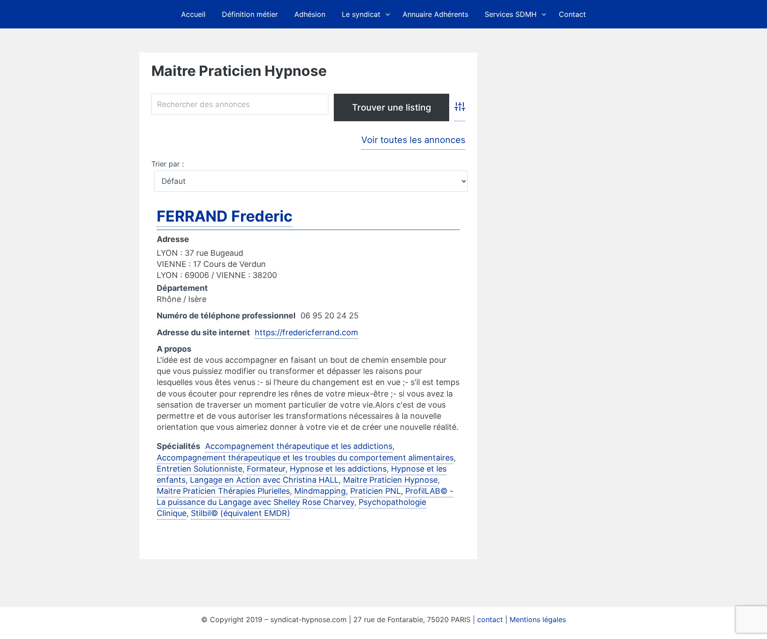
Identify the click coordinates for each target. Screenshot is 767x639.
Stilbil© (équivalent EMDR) (240, 513)
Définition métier (250, 14)
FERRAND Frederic (225, 216)
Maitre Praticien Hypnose (390, 479)
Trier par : (167, 163)
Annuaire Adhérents (435, 14)
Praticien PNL (375, 491)
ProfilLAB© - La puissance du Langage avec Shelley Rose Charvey (305, 496)
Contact (572, 14)
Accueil (193, 14)
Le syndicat (361, 14)
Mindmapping (320, 491)
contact (490, 619)
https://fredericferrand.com (306, 332)
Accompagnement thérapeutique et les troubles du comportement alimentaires (305, 457)
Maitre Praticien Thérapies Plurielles (223, 491)
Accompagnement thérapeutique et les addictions (298, 446)
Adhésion (309, 14)
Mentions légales (538, 619)
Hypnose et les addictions (338, 468)
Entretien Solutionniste (199, 468)
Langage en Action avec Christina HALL (264, 479)
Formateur (266, 468)
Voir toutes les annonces (413, 140)
